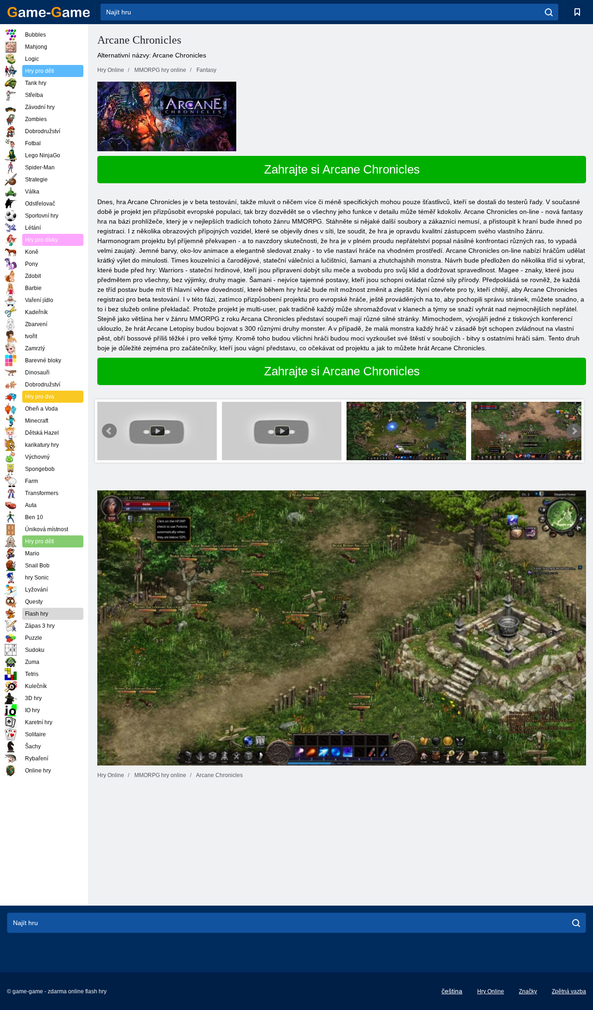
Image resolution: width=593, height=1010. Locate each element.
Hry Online (490, 991)
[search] (549, 12)
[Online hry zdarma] (48, 12)
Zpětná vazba (569, 991)
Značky (528, 991)
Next (574, 431)
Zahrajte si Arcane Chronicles (342, 169)
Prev (109, 431)
